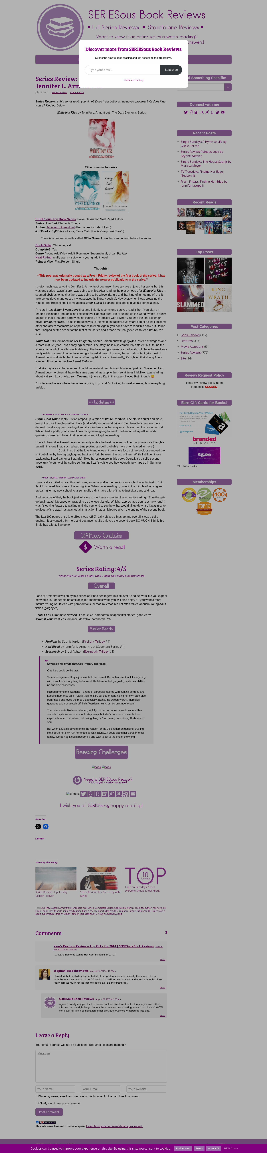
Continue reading (133, 80)
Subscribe (171, 69)
